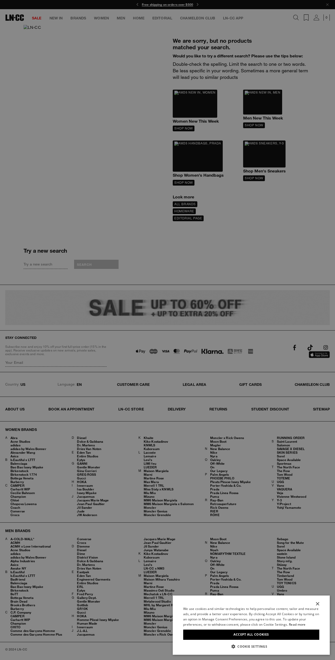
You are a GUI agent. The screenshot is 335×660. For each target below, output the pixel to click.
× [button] (317, 604)
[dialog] (251, 625)
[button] (251, 646)
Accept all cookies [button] (251, 634)
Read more (297, 624)
